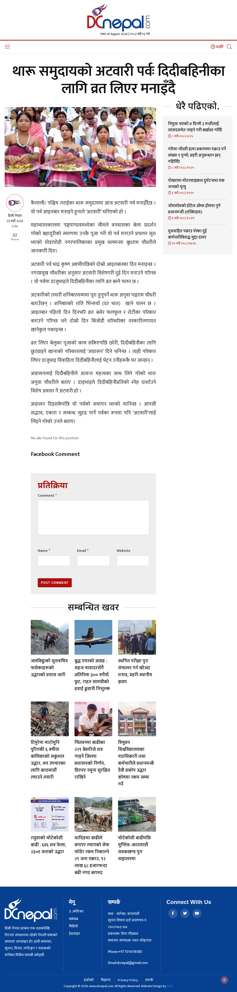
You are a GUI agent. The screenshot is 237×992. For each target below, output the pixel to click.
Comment (47, 496)
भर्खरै (219, 47)
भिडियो (73, 926)
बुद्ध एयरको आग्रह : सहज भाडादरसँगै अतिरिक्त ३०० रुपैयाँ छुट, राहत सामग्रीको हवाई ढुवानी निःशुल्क (92, 675)
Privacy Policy (128, 980)
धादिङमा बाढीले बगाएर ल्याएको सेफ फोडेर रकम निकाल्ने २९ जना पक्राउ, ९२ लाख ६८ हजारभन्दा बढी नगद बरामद (92, 855)
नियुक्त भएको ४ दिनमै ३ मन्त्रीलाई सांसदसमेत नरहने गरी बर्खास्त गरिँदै (195, 127)
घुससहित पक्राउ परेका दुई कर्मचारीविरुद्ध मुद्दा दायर (187, 234)
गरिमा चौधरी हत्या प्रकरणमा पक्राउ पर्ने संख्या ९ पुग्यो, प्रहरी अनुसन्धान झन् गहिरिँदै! (197, 155)
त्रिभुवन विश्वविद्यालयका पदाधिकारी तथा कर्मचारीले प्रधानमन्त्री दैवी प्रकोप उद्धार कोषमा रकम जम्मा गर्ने (136, 763)
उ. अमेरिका (76, 911)
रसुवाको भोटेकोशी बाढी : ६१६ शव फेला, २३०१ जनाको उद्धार (48, 845)
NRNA (73, 919)
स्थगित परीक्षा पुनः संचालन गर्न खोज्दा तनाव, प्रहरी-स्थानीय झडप (135, 671)
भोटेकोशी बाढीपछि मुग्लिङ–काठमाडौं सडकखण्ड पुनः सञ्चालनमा (134, 848)
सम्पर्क (149, 980)
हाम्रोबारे (89, 980)
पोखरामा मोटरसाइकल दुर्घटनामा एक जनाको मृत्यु (196, 183)
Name (44, 551)
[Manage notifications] (224, 980)
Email (82, 551)
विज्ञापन (106, 980)
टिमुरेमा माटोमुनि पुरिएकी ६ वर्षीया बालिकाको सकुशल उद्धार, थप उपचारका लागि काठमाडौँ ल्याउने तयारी (48, 760)
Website (123, 551)
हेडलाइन (74, 934)
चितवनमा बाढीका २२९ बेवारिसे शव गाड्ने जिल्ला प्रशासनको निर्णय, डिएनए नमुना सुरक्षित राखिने (92, 760)
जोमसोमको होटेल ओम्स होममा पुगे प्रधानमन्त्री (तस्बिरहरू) (194, 209)
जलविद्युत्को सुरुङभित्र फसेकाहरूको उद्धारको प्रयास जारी (49, 668)
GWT (170, 986)
